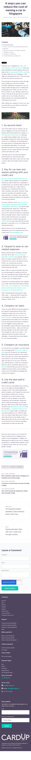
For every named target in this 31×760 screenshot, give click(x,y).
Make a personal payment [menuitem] (8, 635)
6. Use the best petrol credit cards (11, 55)
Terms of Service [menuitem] (6, 613)
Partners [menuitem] (4, 607)
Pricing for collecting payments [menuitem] (9, 627)
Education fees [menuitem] (5, 670)
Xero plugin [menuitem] (4, 649)
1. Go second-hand (7, 45)
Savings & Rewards (17, 466)
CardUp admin (7, 17)
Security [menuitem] (4, 604)
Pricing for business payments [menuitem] (9, 625)
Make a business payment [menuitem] (8, 637)
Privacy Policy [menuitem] (5, 611)
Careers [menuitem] (4, 609)
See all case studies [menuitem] (7, 656)
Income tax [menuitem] (4, 668)
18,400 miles (5, 221)
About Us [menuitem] (4, 600)
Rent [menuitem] (3, 664)
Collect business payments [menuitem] (8, 647)
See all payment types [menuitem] (7, 672)
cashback (17, 223)
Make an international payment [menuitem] (9, 640)
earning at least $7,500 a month (18, 72)
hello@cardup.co (8, 685)
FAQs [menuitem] (3, 629)
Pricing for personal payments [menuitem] (9, 623)
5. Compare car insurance (9, 54)
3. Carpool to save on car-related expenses (13, 50)
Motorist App (14, 147)
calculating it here (17, 232)
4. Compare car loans (8, 52)
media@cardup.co (13, 688)
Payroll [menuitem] (3, 666)
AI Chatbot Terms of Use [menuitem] (8, 615)
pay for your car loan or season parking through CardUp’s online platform (15, 204)
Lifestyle (5, 466)
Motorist (4, 367)
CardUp (16, 206)
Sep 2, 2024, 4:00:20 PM (8, 481)
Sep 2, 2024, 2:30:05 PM (8, 473)
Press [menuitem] (3, 602)
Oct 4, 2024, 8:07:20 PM (8, 488)
